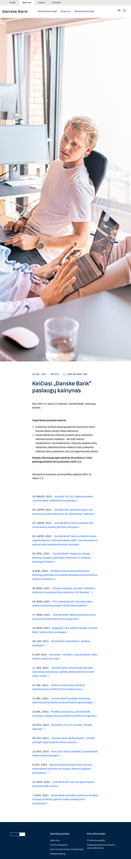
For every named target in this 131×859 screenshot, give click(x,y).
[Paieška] (124, 10)
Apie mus (26, 2)
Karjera (41, 2)
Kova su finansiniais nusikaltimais (66, 849)
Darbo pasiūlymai (58, 845)
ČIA (79, 461)
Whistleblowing (58, 853)
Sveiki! (12, 2)
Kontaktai (56, 2)
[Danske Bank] (16, 11)
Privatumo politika (96, 840)
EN (119, 10)
